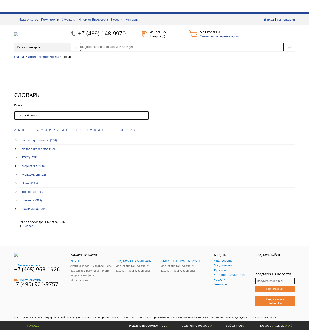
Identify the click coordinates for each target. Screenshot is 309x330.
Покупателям (50, 19)
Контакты (132, 19)
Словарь (29, 226)
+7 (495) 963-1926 (37, 269)
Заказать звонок (29, 265)
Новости (116, 19)
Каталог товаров (28, 47)
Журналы (68, 19)
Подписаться (275, 289)
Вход (270, 19)
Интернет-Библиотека (93, 19)
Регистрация (286, 19)
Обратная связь (30, 280)
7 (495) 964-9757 (37, 284)
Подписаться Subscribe (275, 301)
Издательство (28, 19)
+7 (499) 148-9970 (102, 33)
